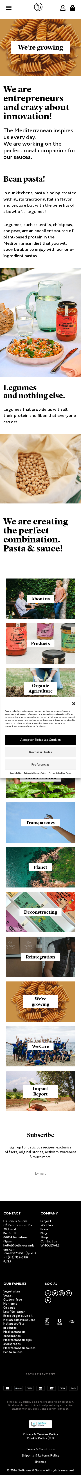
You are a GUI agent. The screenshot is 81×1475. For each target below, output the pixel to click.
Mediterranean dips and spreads (17, 1342)
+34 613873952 (13, 1253)
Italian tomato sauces (19, 1320)
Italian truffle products (13, 1326)
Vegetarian (11, 1291)
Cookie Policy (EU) (40, 1438)
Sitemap (40, 1462)
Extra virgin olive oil (18, 1316)
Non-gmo (10, 1304)
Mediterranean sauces (19, 1348)
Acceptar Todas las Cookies (40, 740)
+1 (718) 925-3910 (15, 1257)
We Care (46, 1225)
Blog (43, 1233)
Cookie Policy (16, 773)
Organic (9, 1308)
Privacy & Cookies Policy (35, 773)
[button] (74, 703)
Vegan (8, 1295)
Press (44, 1229)
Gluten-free (12, 1299)
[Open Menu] (8, 8)
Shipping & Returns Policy (40, 1455)
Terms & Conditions (40, 1449)
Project (45, 1221)
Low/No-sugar (14, 1312)
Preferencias (41, 764)
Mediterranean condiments (14, 1334)
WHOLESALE (50, 1245)
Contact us (48, 1241)
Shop (44, 1237)
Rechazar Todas (40, 752)
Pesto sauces (12, 1352)
